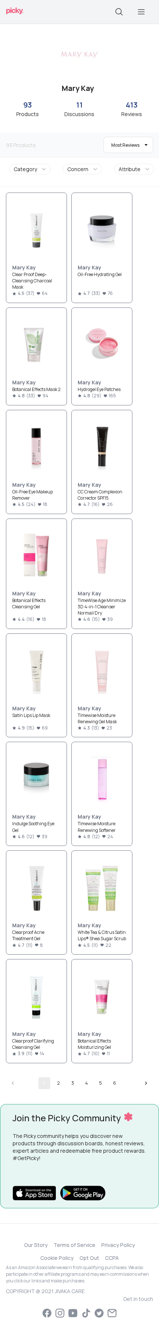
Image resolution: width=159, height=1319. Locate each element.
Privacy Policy (118, 1244)
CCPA (112, 1257)
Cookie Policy (57, 1257)
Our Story (36, 1244)
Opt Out (89, 1257)
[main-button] (141, 11)
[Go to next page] (146, 1083)
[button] (31, 169)
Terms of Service (74, 1244)
